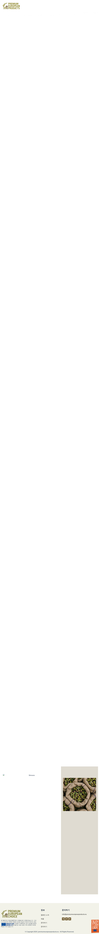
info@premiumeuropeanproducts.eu (74, 914)
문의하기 (44, 923)
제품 (42, 919)
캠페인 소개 (45, 915)
